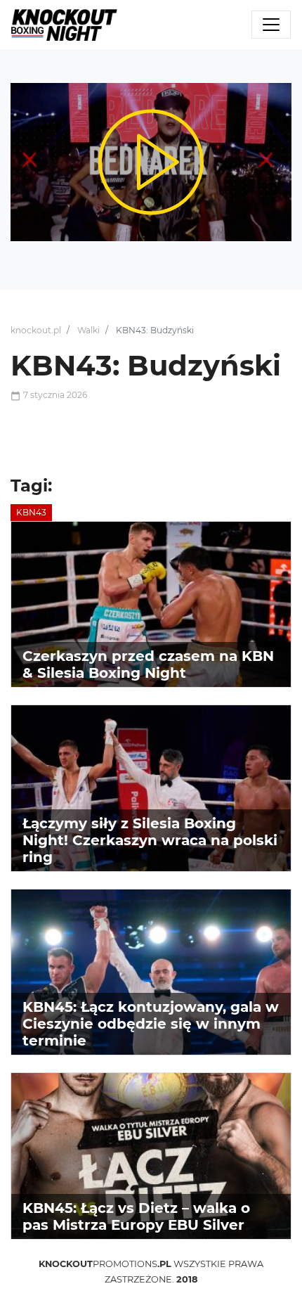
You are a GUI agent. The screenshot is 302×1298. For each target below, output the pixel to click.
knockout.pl (36, 330)
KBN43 (31, 512)
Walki (88, 330)
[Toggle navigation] (271, 25)
